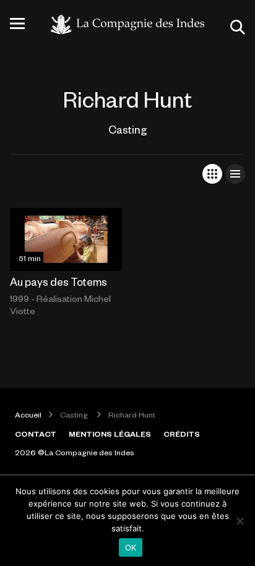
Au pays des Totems (58, 281)
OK (131, 547)
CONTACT (35, 434)
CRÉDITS (181, 434)
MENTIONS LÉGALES (110, 434)
